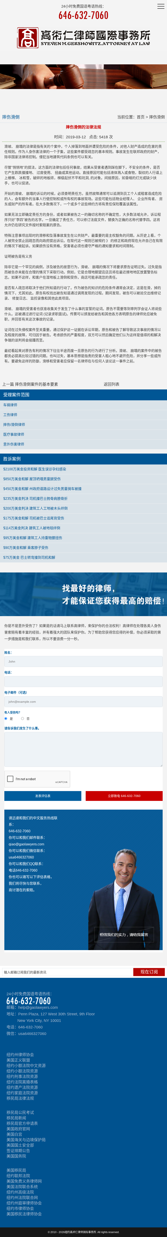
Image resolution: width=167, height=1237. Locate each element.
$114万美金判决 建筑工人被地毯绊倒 (31, 528)
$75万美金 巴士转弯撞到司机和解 (29, 557)
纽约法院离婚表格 (22, 1082)
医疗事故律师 (13, 434)
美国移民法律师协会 (24, 1214)
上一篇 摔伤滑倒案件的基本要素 (30, 384)
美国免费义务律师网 (24, 1181)
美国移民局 (16, 1170)
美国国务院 (16, 1156)
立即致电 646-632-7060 (124, 796)
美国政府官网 (18, 1129)
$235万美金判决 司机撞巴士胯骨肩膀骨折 (35, 498)
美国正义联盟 (18, 1060)
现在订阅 (149, 972)
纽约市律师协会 (20, 1208)
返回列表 (111, 384)
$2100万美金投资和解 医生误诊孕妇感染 (34, 469)
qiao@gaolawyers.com (26, 844)
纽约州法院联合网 (22, 1198)
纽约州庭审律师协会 (24, 1203)
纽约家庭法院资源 (22, 1093)
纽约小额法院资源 (22, 1071)
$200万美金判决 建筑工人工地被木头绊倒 (35, 508)
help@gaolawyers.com (38, 1007)
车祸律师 (10, 405)
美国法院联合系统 (22, 1187)
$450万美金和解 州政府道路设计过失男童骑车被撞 (42, 489)
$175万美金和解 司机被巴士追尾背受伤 (33, 518)
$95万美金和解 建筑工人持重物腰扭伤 (32, 538)
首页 (141, 117)
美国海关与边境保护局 (26, 1140)
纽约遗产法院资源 (22, 1087)
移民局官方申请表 (22, 1123)
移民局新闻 (16, 1118)
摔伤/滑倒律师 (14, 425)
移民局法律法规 (20, 1098)
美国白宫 (14, 1134)
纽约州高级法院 (20, 1192)
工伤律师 (10, 415)
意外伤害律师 (13, 444)
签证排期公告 (18, 1151)
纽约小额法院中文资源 (26, 1066)
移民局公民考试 (20, 1112)
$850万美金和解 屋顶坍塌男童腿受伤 (32, 479)
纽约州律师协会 (20, 1055)
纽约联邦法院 (18, 1176)
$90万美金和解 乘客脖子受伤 (25, 548)
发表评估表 (42, 796)
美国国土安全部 (20, 1145)
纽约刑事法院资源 (22, 1076)
